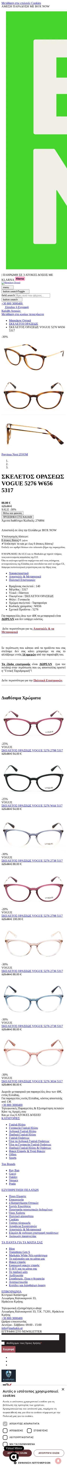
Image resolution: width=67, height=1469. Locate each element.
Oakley (13, 1177)
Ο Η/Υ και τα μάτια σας (23, 1268)
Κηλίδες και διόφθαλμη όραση (27, 1285)
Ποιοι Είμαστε (17, 1196)
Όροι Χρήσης (17, 1212)
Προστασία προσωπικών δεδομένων (30, 1209)
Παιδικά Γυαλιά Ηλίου (22, 1134)
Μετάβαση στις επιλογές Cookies (21, 3)
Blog (12, 1248)
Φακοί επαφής (17, 1262)
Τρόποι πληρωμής (20, 1222)
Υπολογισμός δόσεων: (14, 536)
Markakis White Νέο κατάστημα (28, 1255)
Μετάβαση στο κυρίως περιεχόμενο (22, 314)
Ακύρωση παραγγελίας (22, 1236)
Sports (12, 1157)
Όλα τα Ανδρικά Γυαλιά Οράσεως (29, 1141)
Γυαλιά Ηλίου (17, 1124)
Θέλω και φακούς (12, 513)
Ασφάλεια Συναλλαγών (23, 1226)
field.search (8, 295)
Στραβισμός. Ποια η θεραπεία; (27, 1278)
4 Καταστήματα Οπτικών (24, 1202)
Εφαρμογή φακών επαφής (24, 1265)
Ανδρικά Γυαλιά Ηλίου (22, 1131)
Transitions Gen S (19, 1252)
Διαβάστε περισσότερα (46, 1416)
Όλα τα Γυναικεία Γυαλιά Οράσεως (30, 1144)
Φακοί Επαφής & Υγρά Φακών (27, 1151)
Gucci (12, 1173)
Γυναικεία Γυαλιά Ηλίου (23, 1127)
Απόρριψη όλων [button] (49, 1453)
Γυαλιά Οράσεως (19, 1137)
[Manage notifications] (58, 1461)
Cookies (14, 1219)
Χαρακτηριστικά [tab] (18, 573)
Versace (13, 1180)
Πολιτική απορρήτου (21, 1216)
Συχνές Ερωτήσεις (20, 1206)
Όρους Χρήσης (33, 1343)
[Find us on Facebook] (10, 1357)
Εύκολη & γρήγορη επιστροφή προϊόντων (33, 1232)
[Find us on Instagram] (10, 1361)
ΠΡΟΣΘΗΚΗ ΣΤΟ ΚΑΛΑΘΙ (17, 517)
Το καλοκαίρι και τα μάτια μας (27, 1258)
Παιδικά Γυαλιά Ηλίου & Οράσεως (30, 1147)
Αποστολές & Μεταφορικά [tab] (25, 576)
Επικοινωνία (16, 1199)
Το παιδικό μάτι (18, 1272)
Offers (12, 1154)
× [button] (62, 1389)
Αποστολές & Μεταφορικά (25, 1229)
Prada (12, 1183)
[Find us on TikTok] (10, 1364)
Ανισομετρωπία (18, 1282)
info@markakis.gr (12, 1328)
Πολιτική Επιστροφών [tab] (22, 579)
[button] (6, 454)
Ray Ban (14, 1170)
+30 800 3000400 (12, 1105)
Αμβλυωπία (16, 1275)
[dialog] (33, 1427)
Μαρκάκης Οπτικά (20, 320)
